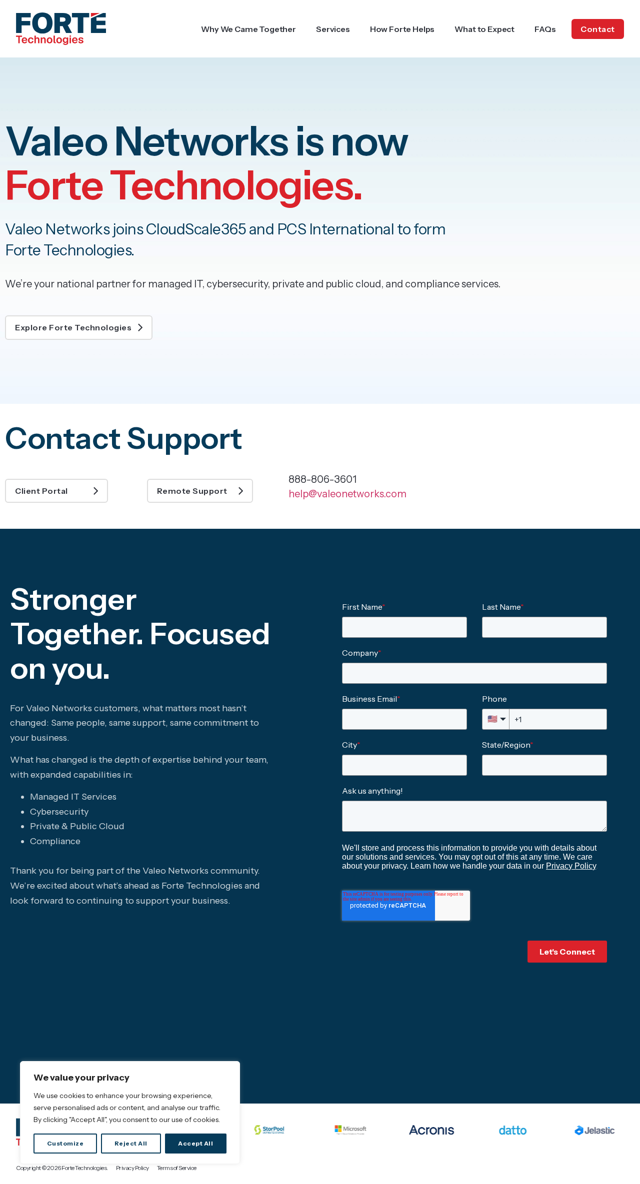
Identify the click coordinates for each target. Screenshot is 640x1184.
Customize (65, 1143)
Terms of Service (176, 1168)
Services (333, 29)
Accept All (195, 1143)
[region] (130, 1112)
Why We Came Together (248, 29)
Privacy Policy (132, 1168)
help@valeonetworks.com (347, 494)
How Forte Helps (402, 29)
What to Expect (484, 29)
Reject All (131, 1143)
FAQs (545, 29)
